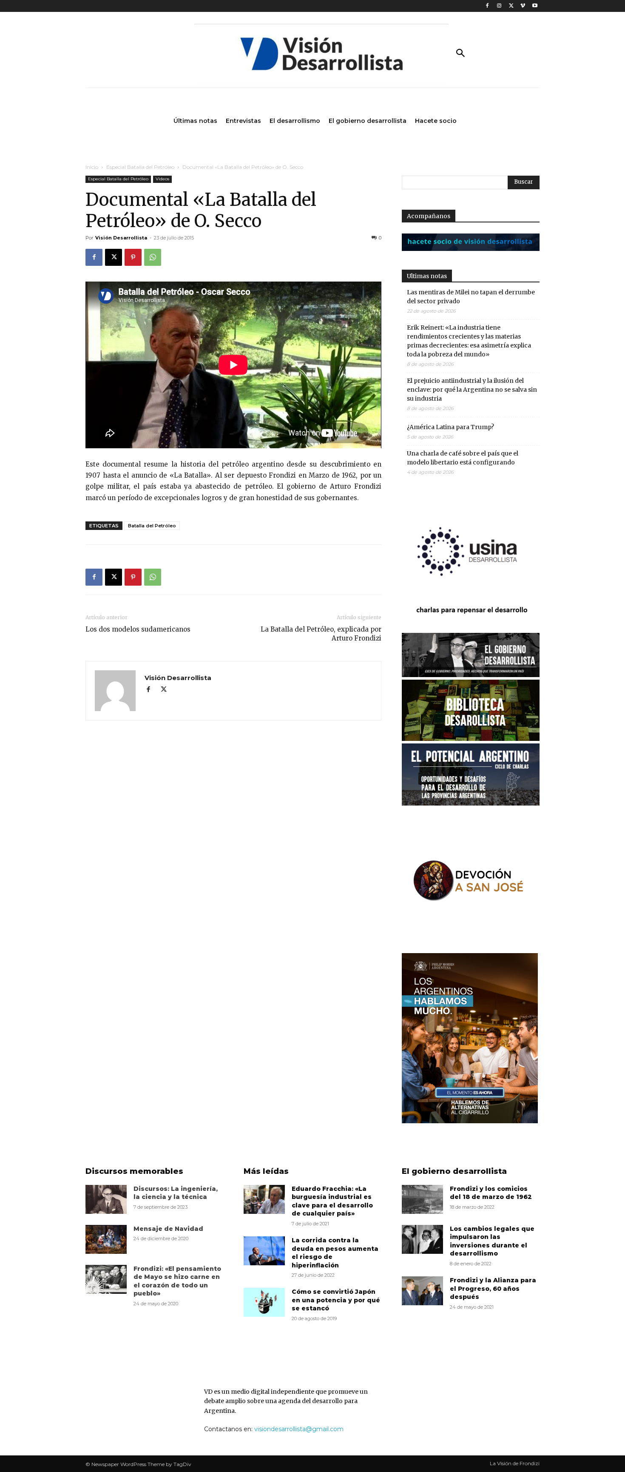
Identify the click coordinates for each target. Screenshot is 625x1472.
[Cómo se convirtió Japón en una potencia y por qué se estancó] (264, 1302)
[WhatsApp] (152, 257)
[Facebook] (487, 6)
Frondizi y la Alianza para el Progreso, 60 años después (493, 1288)
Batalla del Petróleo (152, 526)
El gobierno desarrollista (454, 1171)
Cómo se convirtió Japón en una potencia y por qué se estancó (336, 1300)
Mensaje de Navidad (168, 1229)
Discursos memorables (134, 1171)
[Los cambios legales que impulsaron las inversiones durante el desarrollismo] (422, 1239)
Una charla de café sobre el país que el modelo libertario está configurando (462, 458)
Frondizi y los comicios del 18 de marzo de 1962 (491, 1193)
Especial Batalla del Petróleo (140, 167)
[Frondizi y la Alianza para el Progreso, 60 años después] (422, 1290)
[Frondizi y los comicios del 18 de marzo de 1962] (422, 1199)
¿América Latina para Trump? (450, 427)
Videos (162, 179)
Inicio (91, 167)
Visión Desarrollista (121, 238)
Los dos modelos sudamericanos (137, 629)
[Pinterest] (133, 257)
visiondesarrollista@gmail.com (299, 1429)
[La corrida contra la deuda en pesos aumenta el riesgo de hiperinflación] (264, 1250)
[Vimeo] (523, 6)
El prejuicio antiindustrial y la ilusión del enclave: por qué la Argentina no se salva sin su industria (472, 389)
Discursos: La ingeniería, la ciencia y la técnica (176, 1193)
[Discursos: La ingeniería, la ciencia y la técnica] (106, 1199)
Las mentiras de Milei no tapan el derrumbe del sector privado (471, 296)
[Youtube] (535, 6)
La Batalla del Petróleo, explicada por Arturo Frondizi (321, 633)
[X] (511, 6)
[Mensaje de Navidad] (106, 1239)
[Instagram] (499, 6)
